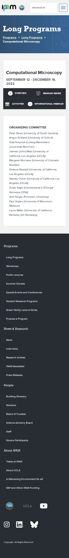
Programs (9, 38)
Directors (11, 405)
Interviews (12, 348)
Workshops (12, 266)
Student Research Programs (22, 301)
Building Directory (16, 396)
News (9, 340)
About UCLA (13, 470)
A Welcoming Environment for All (24, 479)
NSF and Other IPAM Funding (22, 487)
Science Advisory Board (19, 422)
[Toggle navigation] (63, 7)
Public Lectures (14, 275)
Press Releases (14, 375)
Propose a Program (17, 318)
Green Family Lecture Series (21, 310)
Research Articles (15, 357)
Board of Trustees (16, 414)
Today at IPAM (14, 461)
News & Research (16, 329)
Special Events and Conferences (24, 292)
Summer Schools (15, 283)
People (9, 385)
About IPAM (12, 450)
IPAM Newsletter (15, 366)
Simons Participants (17, 440)
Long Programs (32, 38)
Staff (8, 431)
